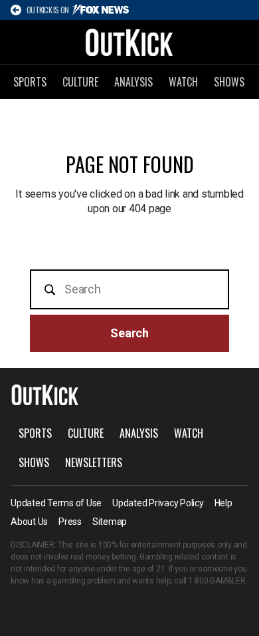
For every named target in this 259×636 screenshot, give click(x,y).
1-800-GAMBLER (217, 580)
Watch (183, 82)
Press (70, 521)
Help (223, 503)
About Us (29, 521)
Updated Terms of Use (56, 503)
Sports (29, 82)
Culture (80, 82)
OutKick (129, 42)
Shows (229, 82)
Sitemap (109, 521)
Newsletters (93, 462)
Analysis (133, 82)
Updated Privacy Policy (158, 503)
